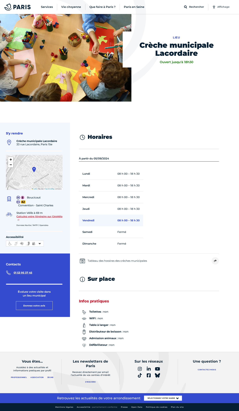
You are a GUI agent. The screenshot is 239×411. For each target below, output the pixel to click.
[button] (34, 169)
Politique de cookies (156, 407)
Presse (124, 407)
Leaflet (35, 189)
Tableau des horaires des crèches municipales (117, 260)
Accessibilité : (97, 407)
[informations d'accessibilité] (25, 243)
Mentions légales (64, 407)
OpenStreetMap (49, 189)
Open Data (136, 407)
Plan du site (177, 407)
